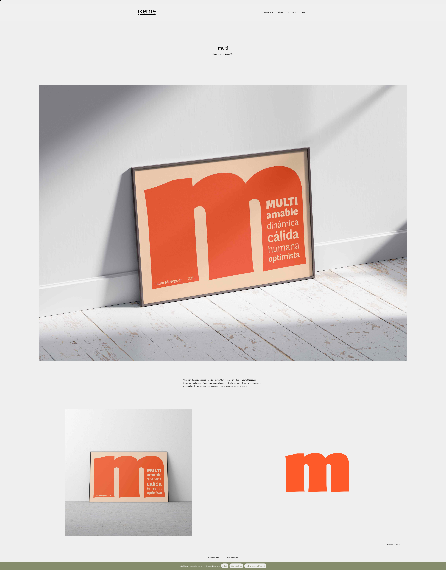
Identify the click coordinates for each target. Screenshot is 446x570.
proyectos (268, 12)
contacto (293, 12)
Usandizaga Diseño (393, 545)
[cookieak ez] (443, 566)
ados (224, 566)
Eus (303, 12)
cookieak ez (236, 566)
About (281, 12)
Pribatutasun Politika (255, 566)
